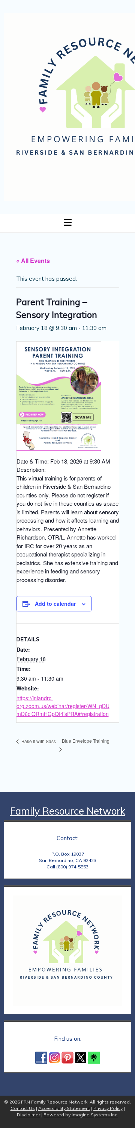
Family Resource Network (67, 811)
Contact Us (22, 1108)
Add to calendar (55, 603)
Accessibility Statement (64, 1108)
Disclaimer (28, 1114)
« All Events (33, 260)
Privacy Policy (108, 1108)
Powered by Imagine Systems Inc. (81, 1114)
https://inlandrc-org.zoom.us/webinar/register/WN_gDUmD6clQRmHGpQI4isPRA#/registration (63, 706)
